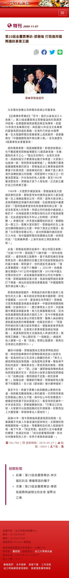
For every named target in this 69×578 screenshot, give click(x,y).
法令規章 (21, 564)
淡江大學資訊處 (43, 551)
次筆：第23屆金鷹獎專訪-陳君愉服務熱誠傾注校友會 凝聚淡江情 (36, 492)
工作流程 (46, 564)
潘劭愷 (16, 551)
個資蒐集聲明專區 (41, 568)
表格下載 (34, 564)
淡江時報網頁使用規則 (16, 568)
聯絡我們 (8, 564)
